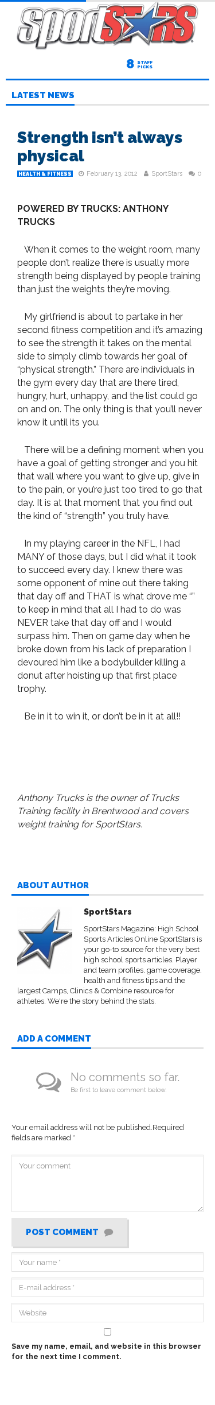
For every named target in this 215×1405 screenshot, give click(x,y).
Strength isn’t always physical (99, 146)
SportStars (166, 173)
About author (53, 886)
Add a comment (54, 1039)
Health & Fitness (45, 174)
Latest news (43, 95)
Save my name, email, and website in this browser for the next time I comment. (106, 1351)
